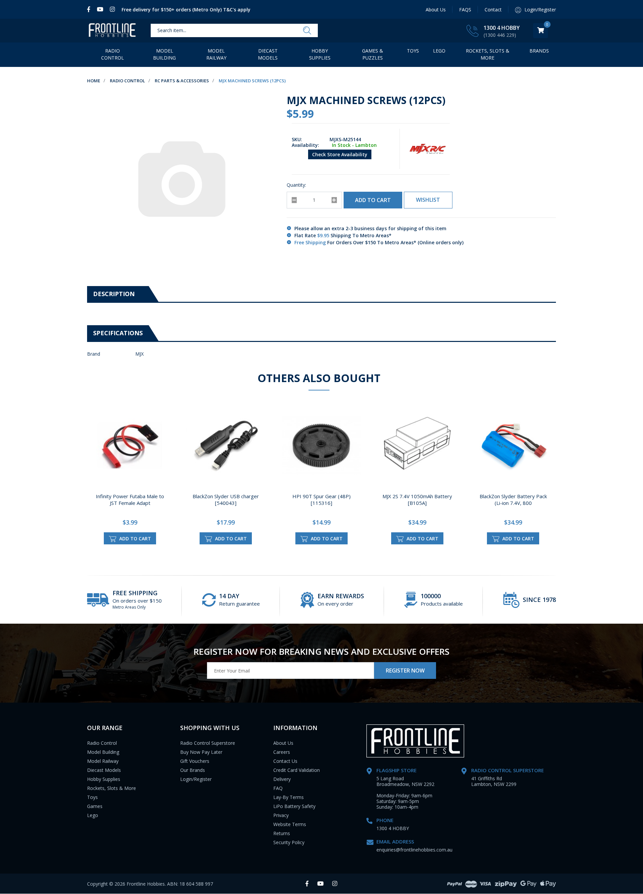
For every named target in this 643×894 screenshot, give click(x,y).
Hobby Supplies (320, 54)
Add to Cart (373, 200)
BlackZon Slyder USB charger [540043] (226, 499)
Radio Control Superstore (207, 743)
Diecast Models (268, 54)
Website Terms (289, 824)
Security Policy (288, 842)
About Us (436, 9)
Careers (281, 752)
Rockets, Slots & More (487, 54)
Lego (92, 815)
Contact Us (285, 761)
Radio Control (112, 54)
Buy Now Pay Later (201, 752)
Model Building (164, 54)
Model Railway (216, 54)
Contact (493, 9)
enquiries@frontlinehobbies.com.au (414, 849)
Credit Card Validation (296, 770)
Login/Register (196, 779)
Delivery (282, 779)
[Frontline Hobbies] (112, 30)
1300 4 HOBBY (502, 27)
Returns (281, 833)
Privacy (281, 815)
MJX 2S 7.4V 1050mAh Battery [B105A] (417, 499)
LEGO (439, 51)
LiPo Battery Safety (294, 806)
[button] (428, 200)
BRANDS (539, 51)
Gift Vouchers (194, 761)
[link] (90, 9)
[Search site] (307, 30)
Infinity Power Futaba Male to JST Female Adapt (130, 499)
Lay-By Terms (288, 797)
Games (94, 806)
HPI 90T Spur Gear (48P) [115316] (321, 499)
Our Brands (192, 770)
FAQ (278, 788)
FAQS (465, 9)
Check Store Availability (339, 154)
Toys (413, 51)
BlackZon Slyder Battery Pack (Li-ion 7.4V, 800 (513, 499)
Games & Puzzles (372, 54)
